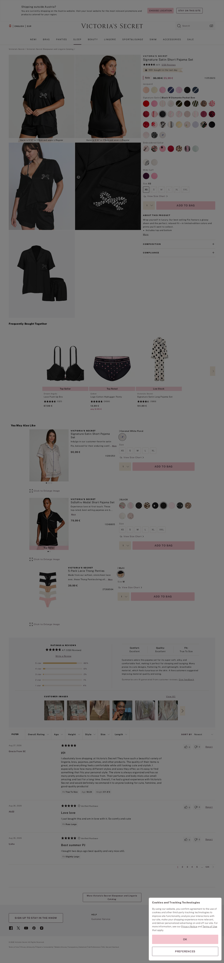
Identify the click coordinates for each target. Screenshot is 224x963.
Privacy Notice (189, 926)
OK (185, 939)
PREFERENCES (185, 951)
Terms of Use (209, 926)
